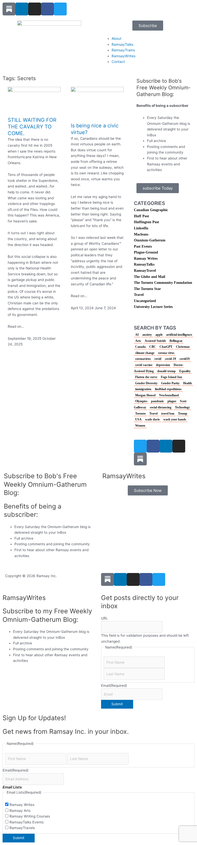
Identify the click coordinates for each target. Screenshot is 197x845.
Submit (117, 704)
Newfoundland (169, 395)
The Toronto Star (147, 289)
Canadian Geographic (151, 210)
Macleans (141, 234)
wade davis (152, 419)
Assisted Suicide (155, 341)
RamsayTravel (145, 271)
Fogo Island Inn (171, 377)
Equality (185, 371)
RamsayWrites (123, 56)
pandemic (157, 401)
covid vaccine (143, 365)
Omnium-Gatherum (149, 240)
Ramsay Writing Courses (29, 816)
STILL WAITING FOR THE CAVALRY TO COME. (32, 126)
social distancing (160, 407)
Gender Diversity (146, 383)
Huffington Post (146, 222)
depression (163, 365)
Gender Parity (170, 383)
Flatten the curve (146, 377)
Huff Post (141, 216)
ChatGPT (166, 347)
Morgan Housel (145, 395)
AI (137, 334)
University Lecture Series (153, 307)
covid (157, 359)
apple (159, 334)
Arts (138, 341)
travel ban (167, 413)
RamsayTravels (22, 828)
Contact (118, 62)
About (116, 38)
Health (187, 383)
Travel (139, 295)
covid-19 (170, 359)
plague (172, 401)
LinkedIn (141, 228)
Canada (140, 347)
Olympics (141, 401)
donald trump (166, 371)
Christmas (183, 347)
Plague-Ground (146, 252)
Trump (182, 413)
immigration (143, 389)
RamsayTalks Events (26, 822)
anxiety (147, 334)
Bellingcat (176, 341)
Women (140, 425)
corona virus (166, 353)
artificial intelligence (179, 334)
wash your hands (174, 419)
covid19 (185, 359)
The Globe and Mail (149, 277)
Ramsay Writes (145, 258)
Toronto (140, 413)
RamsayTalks (122, 44)
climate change (144, 353)
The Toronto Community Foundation (163, 283)
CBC (152, 347)
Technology (182, 407)
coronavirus (143, 359)
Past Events (143, 246)
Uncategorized (145, 301)
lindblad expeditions (168, 389)
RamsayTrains (123, 50)
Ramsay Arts (20, 811)
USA (138, 419)
